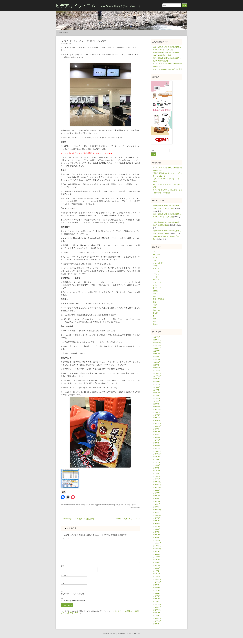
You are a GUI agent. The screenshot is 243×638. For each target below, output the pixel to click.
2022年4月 (156, 359)
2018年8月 (156, 431)
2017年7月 (156, 462)
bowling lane (113, 504)
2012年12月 (157, 604)
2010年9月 (156, 624)
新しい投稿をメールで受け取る (73, 600)
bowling (106, 504)
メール (64, 575)
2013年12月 (157, 576)
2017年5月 (156, 468)
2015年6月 (156, 526)
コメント (65, 538)
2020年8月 (156, 404)
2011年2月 (156, 615)
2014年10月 (157, 548)
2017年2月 (156, 476)
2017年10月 (157, 454)
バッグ (155, 277)
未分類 (155, 313)
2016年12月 (157, 482)
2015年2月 (156, 537)
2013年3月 (156, 596)
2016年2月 (156, 504)
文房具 (155, 304)
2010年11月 (157, 618)
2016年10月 (157, 487)
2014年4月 (156, 565)
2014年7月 (156, 557)
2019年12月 (157, 409)
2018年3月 (156, 443)
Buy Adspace (62, 33)
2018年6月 (156, 437)
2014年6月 (156, 560)
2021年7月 (156, 384)
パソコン (156, 274)
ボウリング (86, 504)
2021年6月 (156, 387)
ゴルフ (155, 260)
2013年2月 (156, 599)
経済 (154, 318)
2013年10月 (157, 582)
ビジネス (156, 279)
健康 (92, 504)
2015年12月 (157, 509)
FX (154, 251)
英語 (154, 321)
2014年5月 (156, 562)
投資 (154, 302)
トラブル (156, 268)
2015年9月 (156, 518)
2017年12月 (157, 451)
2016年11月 (157, 484)
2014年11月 (157, 546)
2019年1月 (156, 418)
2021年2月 (156, 398)
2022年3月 (156, 362)
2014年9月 (156, 551)
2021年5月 (156, 390)
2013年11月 (157, 579)
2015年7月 (156, 523)
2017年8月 (156, 459)
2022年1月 (156, 367)
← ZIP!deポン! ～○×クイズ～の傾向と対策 (77, 518)
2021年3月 (156, 395)
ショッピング (158, 263)
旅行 (154, 307)
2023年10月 (157, 342)
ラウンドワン (131, 504)
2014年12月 (157, 543)
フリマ (155, 285)
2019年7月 (156, 412)
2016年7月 (156, 493)
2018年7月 (156, 434)
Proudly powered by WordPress (114, 633)
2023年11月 (157, 340)
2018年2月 (156, 445)
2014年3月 (156, 568)
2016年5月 (156, 498)
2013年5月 (156, 590)
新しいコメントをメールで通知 (73, 593)
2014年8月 (156, 554)
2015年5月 (156, 529)
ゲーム (155, 257)
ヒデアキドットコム (76, 5)
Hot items (156, 254)
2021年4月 (156, 392)
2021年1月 (156, 401)
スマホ (155, 265)
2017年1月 (156, 479)
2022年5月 (156, 356)
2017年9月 (156, 456)
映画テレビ (157, 310)
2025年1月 (156, 337)
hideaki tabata (75, 504)
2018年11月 (157, 423)
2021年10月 (157, 376)
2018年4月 (156, 440)
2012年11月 (157, 607)
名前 (63, 565)
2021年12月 (157, 370)
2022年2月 (156, 365)
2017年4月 (156, 470)
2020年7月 (156, 406)
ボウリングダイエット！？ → (128, 518)
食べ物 (155, 324)
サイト (63, 583)
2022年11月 (157, 348)
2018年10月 (157, 426)
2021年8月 (156, 381)
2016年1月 (156, 507)
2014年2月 (156, 571)
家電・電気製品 (158, 299)
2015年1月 (156, 540)
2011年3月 (156, 612)
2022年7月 (156, 351)
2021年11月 (157, 373)
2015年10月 (157, 515)
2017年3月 (156, 473)
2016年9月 (156, 490)
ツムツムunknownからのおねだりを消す (167, 69)
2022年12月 (157, 345)
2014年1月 (156, 573)
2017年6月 (156, 465)
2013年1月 (156, 601)
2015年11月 (157, 512)
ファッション (158, 282)
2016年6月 (156, 495)
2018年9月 (156, 429)
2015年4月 (156, 532)
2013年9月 (156, 585)
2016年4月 (156, 501)
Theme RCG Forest (133, 633)
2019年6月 (156, 415)
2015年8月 (156, 521)
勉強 (154, 296)
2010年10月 (157, 621)
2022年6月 (156, 353)
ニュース (156, 271)
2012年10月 (157, 610)
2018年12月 (157, 420)
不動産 (155, 290)
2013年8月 (156, 587)
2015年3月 (156, 534)
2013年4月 (156, 593)
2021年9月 (156, 379)
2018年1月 (156, 448)
